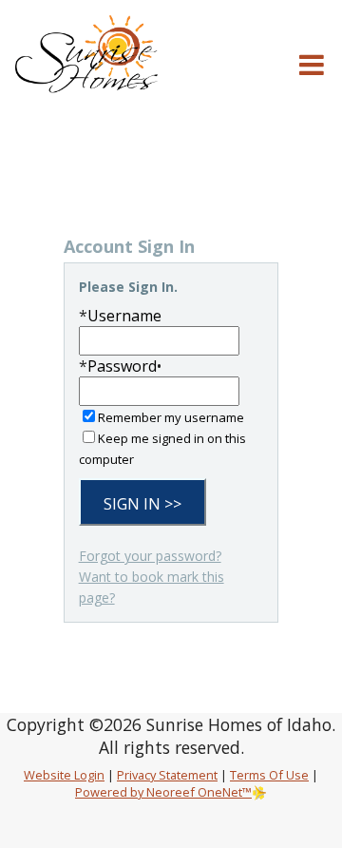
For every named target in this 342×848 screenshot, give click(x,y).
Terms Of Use (269, 774)
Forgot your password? (150, 556)
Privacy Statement (167, 774)
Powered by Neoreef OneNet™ (163, 791)
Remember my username (171, 417)
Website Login (64, 774)
